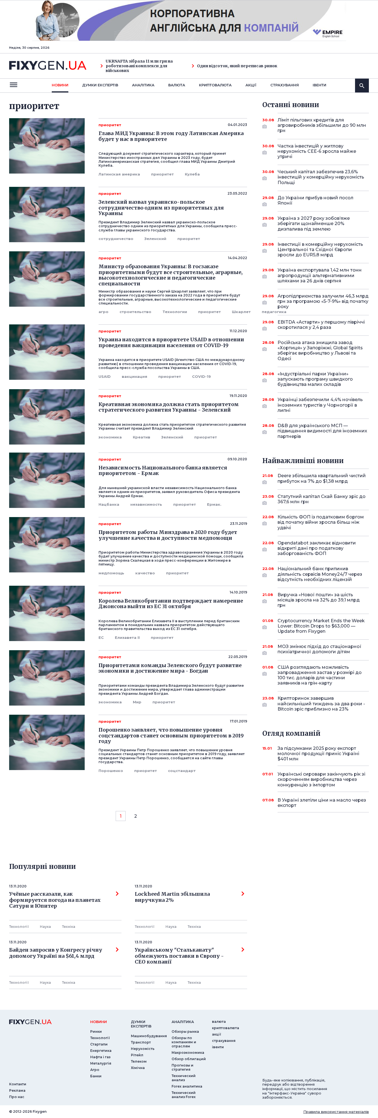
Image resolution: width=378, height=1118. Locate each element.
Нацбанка (109, 504)
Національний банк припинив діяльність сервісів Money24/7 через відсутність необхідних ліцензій (320, 574)
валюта (176, 85)
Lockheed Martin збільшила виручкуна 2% (172, 897)
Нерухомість (142, 1049)
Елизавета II (127, 637)
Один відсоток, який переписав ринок (237, 66)
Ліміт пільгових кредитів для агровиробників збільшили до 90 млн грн (322, 125)
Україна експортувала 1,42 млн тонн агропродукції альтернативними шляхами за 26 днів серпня (320, 275)
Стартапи (99, 1044)
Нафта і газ (100, 1057)
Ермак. (214, 504)
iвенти (319, 85)
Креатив (141, 437)
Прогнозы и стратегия (182, 1067)
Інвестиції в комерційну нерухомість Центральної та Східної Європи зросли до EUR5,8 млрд (320, 249)
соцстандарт (182, 770)
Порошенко (111, 770)
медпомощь (111, 573)
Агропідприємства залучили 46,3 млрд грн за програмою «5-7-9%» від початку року (323, 301)
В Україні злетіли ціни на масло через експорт (322, 802)
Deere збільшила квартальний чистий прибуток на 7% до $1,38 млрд (322, 478)
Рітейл (137, 1055)
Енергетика (101, 1051)
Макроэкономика (188, 1052)
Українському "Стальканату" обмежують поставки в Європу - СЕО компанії (180, 956)
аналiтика (183, 1021)
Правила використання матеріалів (336, 1111)
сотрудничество (116, 238)
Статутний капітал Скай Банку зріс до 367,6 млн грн (322, 499)
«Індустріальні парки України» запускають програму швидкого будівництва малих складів (315, 379)
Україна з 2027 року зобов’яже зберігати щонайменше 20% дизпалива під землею (314, 223)
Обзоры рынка (185, 1031)
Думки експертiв (100, 85)
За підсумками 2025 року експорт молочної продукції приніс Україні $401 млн (318, 753)
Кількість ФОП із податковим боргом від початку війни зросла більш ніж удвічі (321, 522)
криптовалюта (215, 85)
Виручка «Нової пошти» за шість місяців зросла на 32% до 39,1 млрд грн (319, 600)
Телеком (139, 1061)
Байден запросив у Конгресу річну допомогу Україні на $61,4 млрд (55, 953)
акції (251, 85)
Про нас (16, 1097)
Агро (94, 1070)
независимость (146, 504)
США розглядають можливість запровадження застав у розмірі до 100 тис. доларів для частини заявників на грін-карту (320, 675)
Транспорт (141, 1042)
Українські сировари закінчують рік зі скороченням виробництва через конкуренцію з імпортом (321, 779)
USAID (105, 376)
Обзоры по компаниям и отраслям (184, 1042)
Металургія (100, 1063)
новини (60, 85)
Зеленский (155, 238)
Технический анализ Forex (184, 1095)
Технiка (68, 927)
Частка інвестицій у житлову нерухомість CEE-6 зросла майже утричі (317, 151)
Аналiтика (143, 85)
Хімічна (138, 1068)
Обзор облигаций (189, 1059)
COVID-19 (201, 376)
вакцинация (134, 376)
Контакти (17, 1084)
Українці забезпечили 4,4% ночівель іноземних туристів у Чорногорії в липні (320, 405)
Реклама (17, 1090)
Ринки (96, 1031)
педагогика (274, 311)
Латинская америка (119, 174)
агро (103, 311)
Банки (96, 1076)
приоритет (162, 174)
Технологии (174, 311)
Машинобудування (149, 1036)
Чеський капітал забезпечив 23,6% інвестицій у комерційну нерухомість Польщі (321, 177)
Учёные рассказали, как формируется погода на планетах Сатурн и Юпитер (55, 900)
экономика (110, 437)
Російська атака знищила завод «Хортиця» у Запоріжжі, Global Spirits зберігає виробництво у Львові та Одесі (320, 350)
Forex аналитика (187, 1086)
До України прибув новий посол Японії (315, 200)
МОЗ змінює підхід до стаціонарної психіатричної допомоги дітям (319, 649)
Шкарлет (241, 311)
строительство (135, 311)
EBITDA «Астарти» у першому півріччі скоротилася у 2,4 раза (321, 324)
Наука (45, 927)
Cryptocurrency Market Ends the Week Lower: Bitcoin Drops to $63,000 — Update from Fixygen (321, 626)
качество (145, 573)
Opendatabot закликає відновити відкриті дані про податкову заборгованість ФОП (317, 548)
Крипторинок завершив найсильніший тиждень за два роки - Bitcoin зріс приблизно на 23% (321, 703)
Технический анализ (184, 1078)
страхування (284, 85)
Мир (137, 702)
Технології (19, 927)
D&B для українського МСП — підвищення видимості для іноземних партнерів (322, 431)
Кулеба (192, 174)
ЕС (101, 637)
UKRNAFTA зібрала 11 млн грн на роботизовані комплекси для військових (139, 66)
